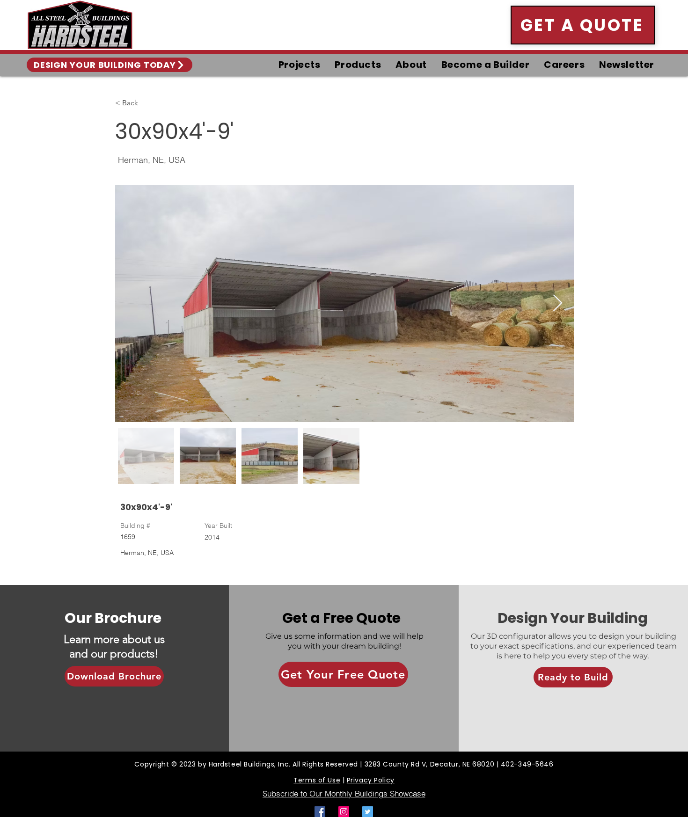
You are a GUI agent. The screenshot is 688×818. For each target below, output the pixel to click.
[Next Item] (557, 303)
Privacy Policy (371, 780)
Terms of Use (316, 780)
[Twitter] (367, 811)
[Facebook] (320, 811)
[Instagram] (343, 811)
